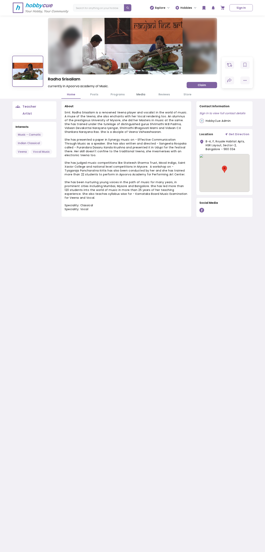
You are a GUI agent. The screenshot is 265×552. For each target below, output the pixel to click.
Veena (22, 152)
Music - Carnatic (29, 135)
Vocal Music (41, 152)
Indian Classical (29, 143)
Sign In (241, 8)
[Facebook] (201, 211)
